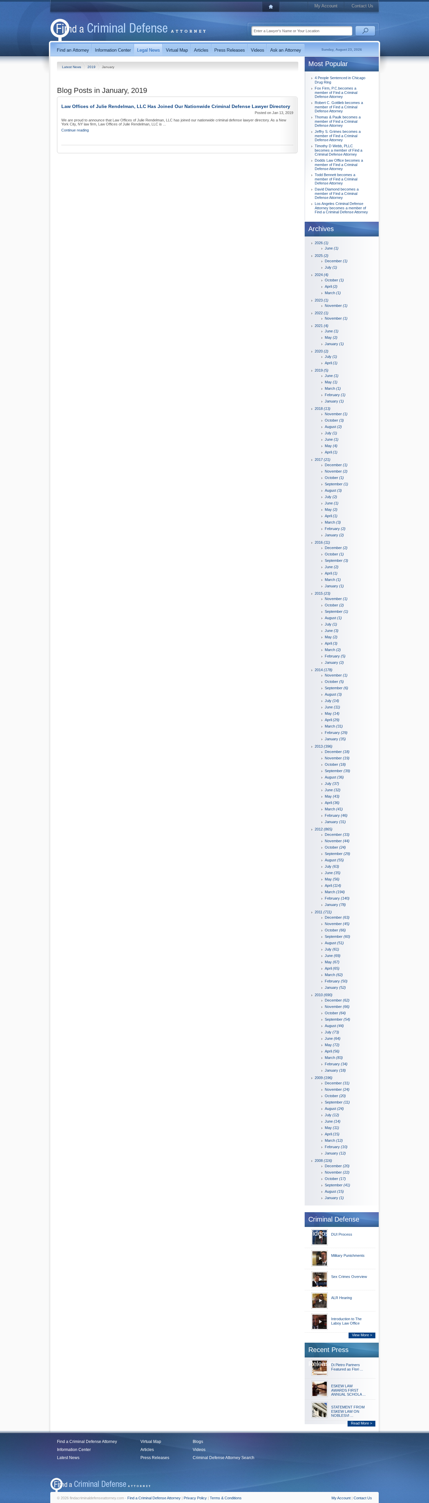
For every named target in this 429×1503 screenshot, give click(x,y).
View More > (362, 1335)
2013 (323, 746)
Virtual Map (150, 1441)
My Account (326, 5)
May (331, 337)
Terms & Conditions (226, 1498)
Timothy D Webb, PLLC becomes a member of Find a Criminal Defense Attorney (338, 150)
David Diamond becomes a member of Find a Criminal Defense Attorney (337, 193)
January (334, 344)
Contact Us (362, 5)
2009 (323, 1078)
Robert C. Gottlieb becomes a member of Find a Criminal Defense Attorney (339, 107)
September (336, 484)
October (334, 280)
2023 (321, 300)
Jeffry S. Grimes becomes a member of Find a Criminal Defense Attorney (338, 135)
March (333, 293)
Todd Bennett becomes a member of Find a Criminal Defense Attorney (336, 179)
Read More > (361, 1423)
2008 (323, 1161)
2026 (321, 243)
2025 (321, 256)
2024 (321, 275)
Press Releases (154, 1457)
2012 (323, 829)
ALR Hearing (341, 1298)
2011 (323, 912)
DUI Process (341, 1234)
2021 (321, 326)
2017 (322, 460)
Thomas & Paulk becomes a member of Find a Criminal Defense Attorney (338, 121)
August (333, 427)
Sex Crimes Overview (349, 1277)
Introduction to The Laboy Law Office (346, 1321)
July (331, 267)
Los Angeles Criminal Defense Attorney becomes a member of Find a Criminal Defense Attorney (341, 208)
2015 (322, 593)
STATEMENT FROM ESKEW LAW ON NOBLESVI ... (348, 1411)
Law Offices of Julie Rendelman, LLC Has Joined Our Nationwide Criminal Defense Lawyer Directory (175, 106)
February (335, 395)
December (336, 261)
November (336, 306)
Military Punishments (348, 1255)
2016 (322, 542)
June (332, 248)
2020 (321, 351)
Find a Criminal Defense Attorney (87, 1441)
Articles (147, 1449)
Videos (199, 1449)
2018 (322, 409)
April (331, 286)
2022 (321, 313)
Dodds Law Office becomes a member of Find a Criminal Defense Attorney (339, 164)
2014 (323, 670)
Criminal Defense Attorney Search (223, 1457)
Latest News (72, 67)
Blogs (198, 1441)
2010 (323, 995)
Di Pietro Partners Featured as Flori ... (347, 1367)
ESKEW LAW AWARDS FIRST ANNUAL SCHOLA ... (348, 1390)
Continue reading (75, 130)
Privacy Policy (195, 1498)
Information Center (74, 1449)
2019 (92, 67)
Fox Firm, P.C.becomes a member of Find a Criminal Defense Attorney (336, 92)
